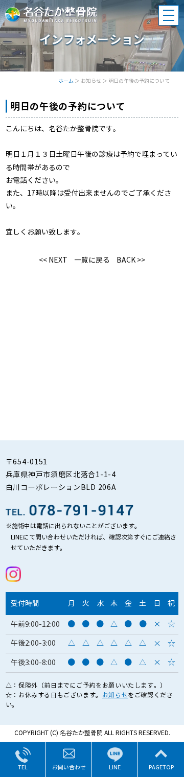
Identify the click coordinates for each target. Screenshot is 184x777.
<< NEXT (53, 260)
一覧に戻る (92, 260)
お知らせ (115, 695)
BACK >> (131, 260)
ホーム (66, 81)
